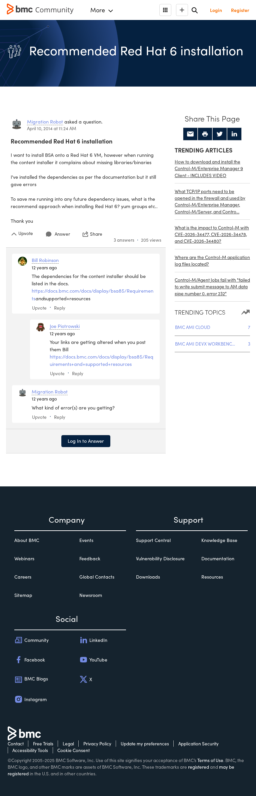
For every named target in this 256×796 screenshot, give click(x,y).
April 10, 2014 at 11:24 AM (51, 128)
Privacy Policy (97, 743)
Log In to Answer (86, 440)
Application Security (198, 743)
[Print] (205, 134)
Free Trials (43, 743)
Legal (68, 743)
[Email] (190, 134)
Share (96, 234)
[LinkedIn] (234, 134)
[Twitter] (220, 134)
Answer (62, 234)
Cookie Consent (73, 750)
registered (198, 767)
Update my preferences (145, 743)
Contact (16, 743)
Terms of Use (210, 760)
